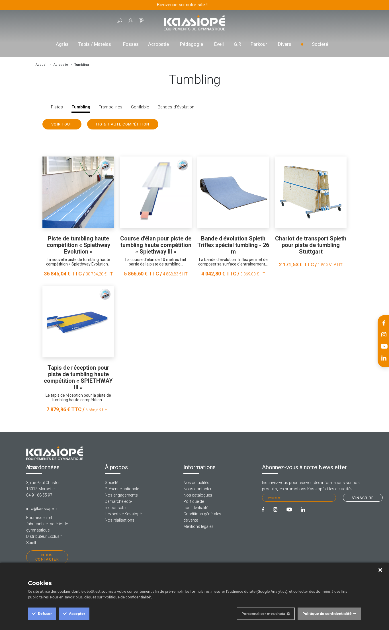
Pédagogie (191, 44)
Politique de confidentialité (327, 614)
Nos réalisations (119, 520)
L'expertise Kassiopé (123, 514)
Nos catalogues (197, 495)
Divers (284, 44)
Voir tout (62, 124)
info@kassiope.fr (41, 508)
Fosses (131, 44)
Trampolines (110, 107)
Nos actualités (196, 482)
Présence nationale (122, 489)
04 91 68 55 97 (39, 495)
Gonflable (140, 107)
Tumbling (81, 65)
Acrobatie (158, 44)
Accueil (41, 65)
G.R (237, 44)
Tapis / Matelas (94, 44)
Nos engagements (121, 495)
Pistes (57, 107)
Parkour (259, 44)
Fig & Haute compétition (123, 124)
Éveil (219, 44)
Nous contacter (47, 557)
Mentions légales (198, 526)
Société (320, 44)
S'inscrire (363, 498)
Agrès (62, 44)
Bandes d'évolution (176, 107)
